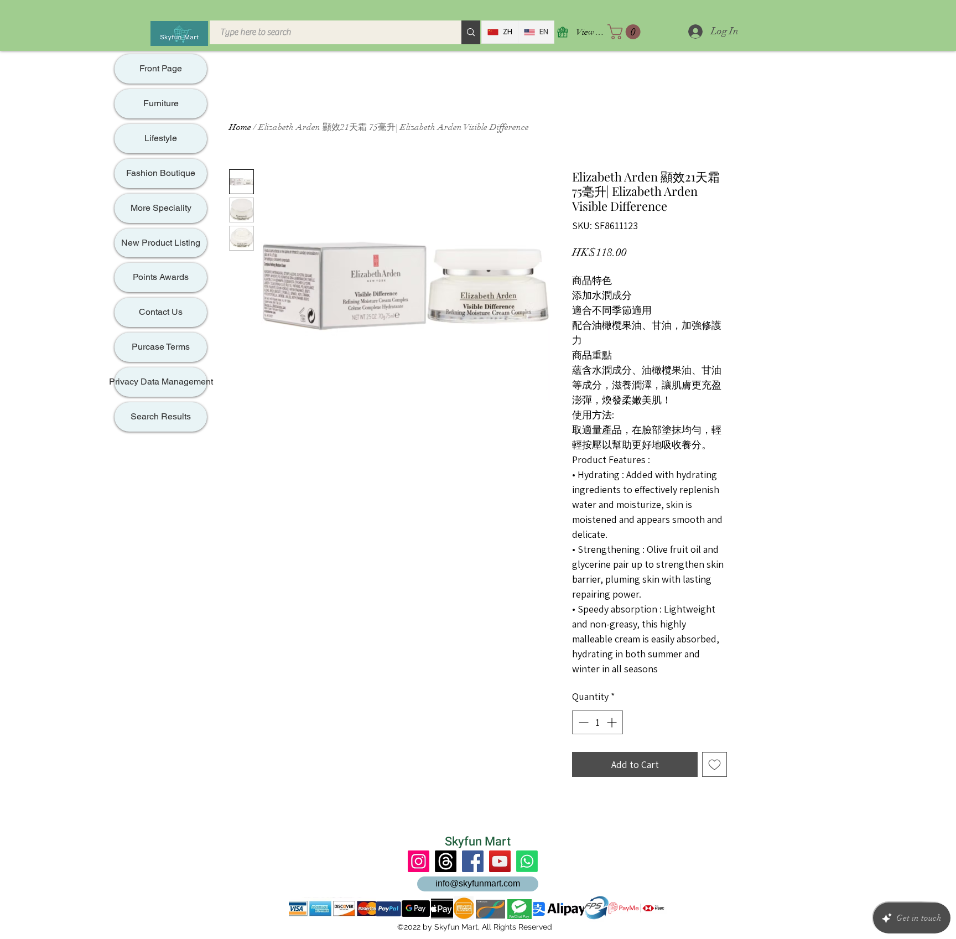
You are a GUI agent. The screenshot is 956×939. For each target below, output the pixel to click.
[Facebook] (473, 861)
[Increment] (612, 722)
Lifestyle (160, 138)
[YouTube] (500, 861)
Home (240, 127)
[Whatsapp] (527, 861)
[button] (625, 31)
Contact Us (161, 312)
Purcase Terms (161, 346)
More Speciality (161, 208)
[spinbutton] (597, 722)
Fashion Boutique (160, 173)
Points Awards (161, 277)
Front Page (160, 68)
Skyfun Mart (478, 841)
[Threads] (445, 861)
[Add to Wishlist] (714, 764)
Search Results (161, 416)
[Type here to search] (470, 32)
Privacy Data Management (161, 381)
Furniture (161, 103)
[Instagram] (418, 861)
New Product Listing (160, 242)
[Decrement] (582, 722)
